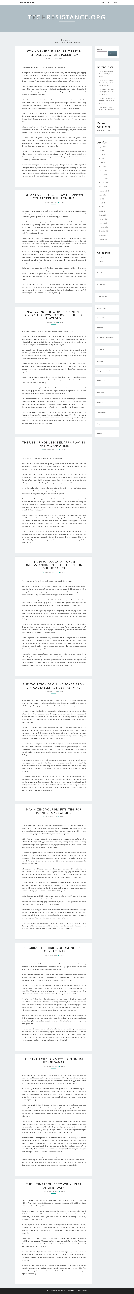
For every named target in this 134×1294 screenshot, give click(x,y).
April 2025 (102, 211)
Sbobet (115, 2)
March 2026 (102, 167)
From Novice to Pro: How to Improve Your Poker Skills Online (54, 196)
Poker (108, 2)
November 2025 (103, 183)
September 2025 (104, 191)
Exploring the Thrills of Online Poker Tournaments (54, 949)
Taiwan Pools (101, 412)
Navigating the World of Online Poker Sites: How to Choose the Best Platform (53, 315)
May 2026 (101, 159)
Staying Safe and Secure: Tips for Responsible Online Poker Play (53, 53)
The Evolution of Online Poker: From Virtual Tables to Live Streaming (54, 686)
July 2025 (101, 199)
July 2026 (101, 151)
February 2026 (103, 171)
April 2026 (102, 163)
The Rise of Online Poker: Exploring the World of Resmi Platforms (106, 91)
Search (99, 50)
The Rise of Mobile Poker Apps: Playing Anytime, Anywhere (53, 444)
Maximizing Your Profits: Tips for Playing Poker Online (53, 811)
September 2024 (104, 239)
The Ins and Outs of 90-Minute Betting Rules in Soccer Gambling (106, 82)
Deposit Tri (100, 381)
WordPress (71, 1290)
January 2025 (103, 223)
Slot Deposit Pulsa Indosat (106, 337)
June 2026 (102, 155)
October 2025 (103, 187)
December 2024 (103, 227)
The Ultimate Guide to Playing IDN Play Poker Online (106, 73)
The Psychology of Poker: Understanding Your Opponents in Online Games (53, 565)
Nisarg (84, 1290)
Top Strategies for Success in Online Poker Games (53, 1060)
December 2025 (103, 179)
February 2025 (103, 219)
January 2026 (103, 175)
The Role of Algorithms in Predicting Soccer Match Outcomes (107, 100)
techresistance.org (25, 2)
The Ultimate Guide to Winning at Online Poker (53, 1186)
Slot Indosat (101, 284)
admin (61, 58)
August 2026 (102, 147)
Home (102, 2)
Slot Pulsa (100, 349)
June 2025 (102, 203)
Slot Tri (99, 272)
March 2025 (102, 215)
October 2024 (103, 235)
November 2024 (103, 231)
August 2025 (102, 195)
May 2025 (101, 207)
